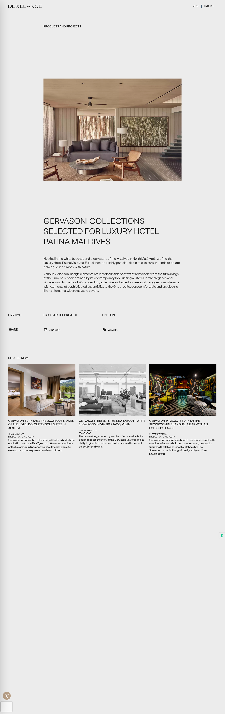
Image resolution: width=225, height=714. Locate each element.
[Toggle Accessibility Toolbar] (6, 695)
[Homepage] (25, 6)
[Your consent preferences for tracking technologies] (222, 535)
